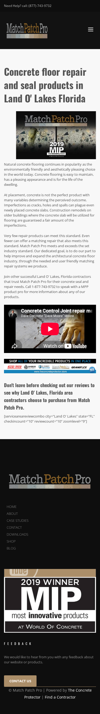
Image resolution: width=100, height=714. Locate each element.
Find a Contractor (60, 697)
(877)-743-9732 (40, 5)
